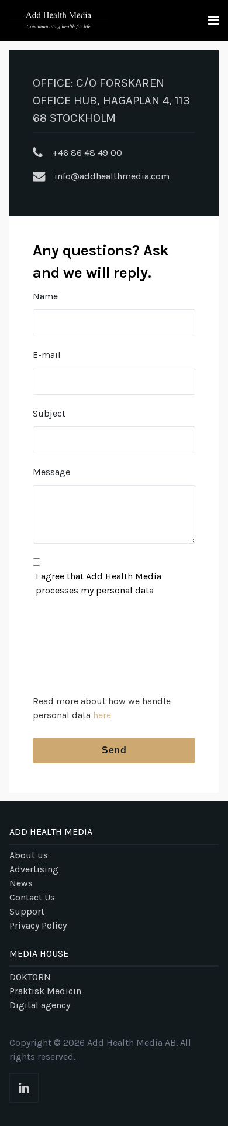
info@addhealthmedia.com (112, 176)
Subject (49, 413)
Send (114, 750)
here (102, 715)
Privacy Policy (38, 925)
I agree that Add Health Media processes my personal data (98, 583)
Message (51, 471)
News (21, 883)
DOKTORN (30, 976)
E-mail (47, 354)
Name (45, 296)
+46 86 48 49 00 (87, 152)
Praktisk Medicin (45, 991)
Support (26, 911)
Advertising (33, 869)
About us (28, 855)
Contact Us (32, 897)
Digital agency (39, 1005)
